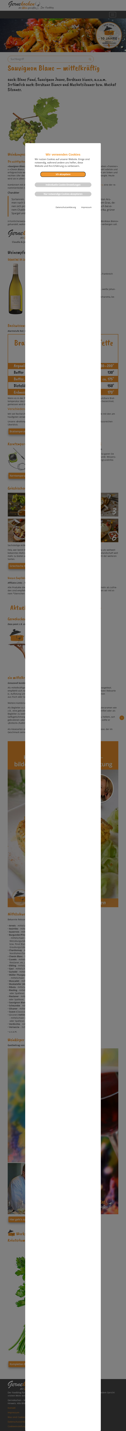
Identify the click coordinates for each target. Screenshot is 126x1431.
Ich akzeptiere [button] (63, 174)
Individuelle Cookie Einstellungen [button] (63, 184)
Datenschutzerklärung (66, 207)
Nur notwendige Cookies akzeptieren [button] (63, 194)
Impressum (86, 207)
